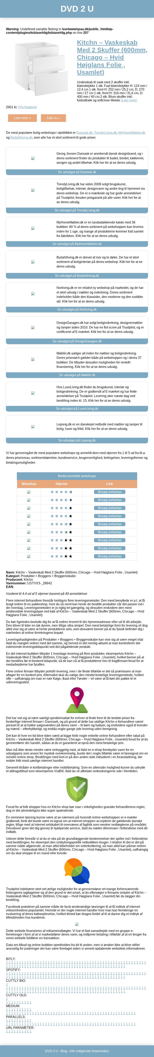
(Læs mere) (129, 100)
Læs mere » (22, 118)
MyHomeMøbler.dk (131, 132)
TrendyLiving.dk (105, 132)
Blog (64, 1051)
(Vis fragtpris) (27, 107)
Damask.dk (84, 132)
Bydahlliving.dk (21, 137)
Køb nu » (53, 118)
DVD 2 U (77, 8)
